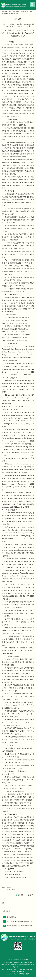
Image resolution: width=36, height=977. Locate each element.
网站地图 (11, 959)
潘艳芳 (9, 887)
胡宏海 (14, 890)
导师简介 (23, 12)
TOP (33, 52)
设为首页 (18, 959)
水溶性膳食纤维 (11, 917)
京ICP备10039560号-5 (18, 971)
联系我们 (25, 959)
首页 (10, 12)
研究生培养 (16, 12)
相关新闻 (6, 911)
